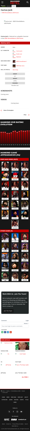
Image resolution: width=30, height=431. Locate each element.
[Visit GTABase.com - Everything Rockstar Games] (14, 419)
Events (22, 399)
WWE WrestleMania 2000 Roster (10, 12)
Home (3, 397)
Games (10, 399)
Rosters (16, 399)
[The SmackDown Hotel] (15, 2)
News (8, 397)
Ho (1, 361)
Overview (9, 6)
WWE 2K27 (20, 397)
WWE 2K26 (13, 397)
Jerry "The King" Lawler (21, 372)
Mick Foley (15, 70)
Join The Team (8, 311)
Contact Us (8, 424)
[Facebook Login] (5, 332)
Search (26, 424)
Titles (26, 399)
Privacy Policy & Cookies (17, 424)
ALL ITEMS (25, 377)
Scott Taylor (18, 361)
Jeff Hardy (3, 372)
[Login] (2, 332)
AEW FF (26, 397)
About (3, 424)
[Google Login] (11, 332)
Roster (13, 6)
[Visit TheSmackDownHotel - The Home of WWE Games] (7, 419)
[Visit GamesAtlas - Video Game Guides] (22, 419)
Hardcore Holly (4, 351)
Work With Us (15, 426)
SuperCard (4, 399)
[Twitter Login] (8, 332)
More (15, 402)
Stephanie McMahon (20, 351)
